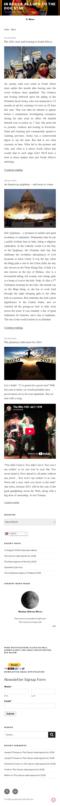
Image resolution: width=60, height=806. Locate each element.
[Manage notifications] (53, 800)
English (12, 533)
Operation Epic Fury (13, 567)
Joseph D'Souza (11, 752)
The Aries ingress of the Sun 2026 (20, 561)
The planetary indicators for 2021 (23, 342)
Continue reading (13, 169)
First (6, 696)
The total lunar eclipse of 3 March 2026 (22, 573)
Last (33, 696)
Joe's (54, 626)
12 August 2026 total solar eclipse (20, 550)
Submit (10, 714)
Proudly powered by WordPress (18, 799)
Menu (31, 19)
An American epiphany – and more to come (28, 184)
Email (8, 701)
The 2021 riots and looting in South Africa (28, 41)
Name (8, 686)
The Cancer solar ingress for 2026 (20, 556)
